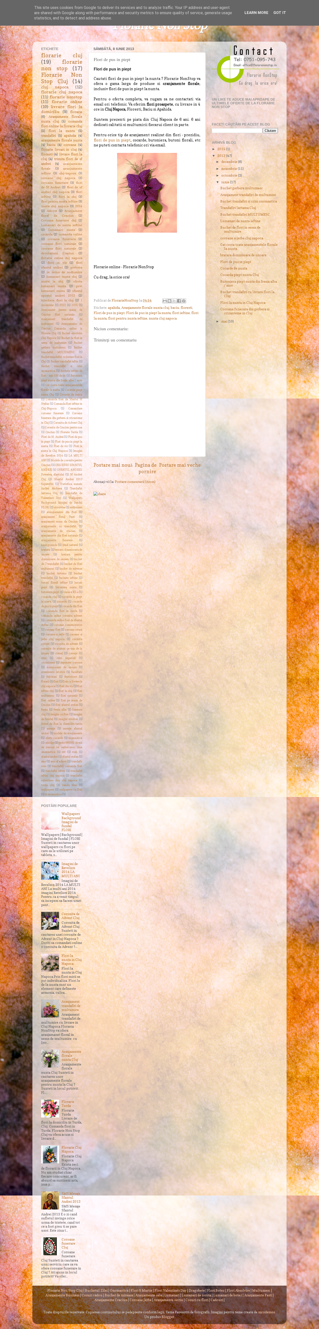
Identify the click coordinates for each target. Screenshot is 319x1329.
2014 (78, 206)
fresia (44, 709)
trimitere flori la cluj (57, 300)
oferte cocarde (54, 738)
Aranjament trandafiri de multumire (71, 1005)
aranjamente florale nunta (61, 140)
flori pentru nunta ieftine (127, 318)
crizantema (48, 662)
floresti (186, 308)
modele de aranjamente (68, 733)
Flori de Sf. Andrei (52, 437)
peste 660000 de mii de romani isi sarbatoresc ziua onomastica (61, 747)
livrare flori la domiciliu (61, 109)
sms (43, 761)
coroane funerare (54, 183)
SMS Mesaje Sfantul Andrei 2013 (71, 1197)
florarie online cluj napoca (61, 258)
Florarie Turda (69, 432)
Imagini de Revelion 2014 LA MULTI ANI (71, 870)
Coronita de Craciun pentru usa (63, 427)
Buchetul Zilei (96, 1290)
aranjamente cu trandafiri (58, 526)
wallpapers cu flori (70, 789)
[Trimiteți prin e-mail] (164, 300)
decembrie (229, 162)
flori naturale (69, 695)
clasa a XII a (71, 592)
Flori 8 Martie (141, 1290)
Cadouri (217, 1300)
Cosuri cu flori (196, 1300)
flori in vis (57, 263)
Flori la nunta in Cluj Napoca (72, 960)
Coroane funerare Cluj (68, 1243)
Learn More (256, 12)
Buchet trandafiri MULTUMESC (245, 214)
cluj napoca (55, 86)
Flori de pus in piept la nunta (148, 313)
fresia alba (60, 709)
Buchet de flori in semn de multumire (240, 229)
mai (224, 321)
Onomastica (119, 1290)
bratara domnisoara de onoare (243, 255)
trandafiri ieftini (55, 771)
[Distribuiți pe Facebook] (178, 300)
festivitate (71, 676)
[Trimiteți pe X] (174, 300)
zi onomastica (53, 794)
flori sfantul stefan (67, 705)
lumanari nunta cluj (62, 276)
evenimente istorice (53, 672)
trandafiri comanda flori (67, 766)
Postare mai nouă (112, 465)
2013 (63, 305)
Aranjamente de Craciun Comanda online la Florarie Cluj (61, 328)
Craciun (50, 432)
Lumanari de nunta (196, 1295)
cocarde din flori (72, 606)
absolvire (59, 507)
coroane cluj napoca (58, 178)
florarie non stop (61, 65)
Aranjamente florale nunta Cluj (71, 1056)
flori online (48, 700)
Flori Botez (216, 1290)
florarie (76, 112)
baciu (175, 308)
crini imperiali (66, 658)
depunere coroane (71, 662)
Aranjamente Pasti (258, 1295)
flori (56, 681)
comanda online (70, 234)
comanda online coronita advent (61, 615)
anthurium (76, 507)
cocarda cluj (49, 596)
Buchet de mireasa (119, 1295)
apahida (114, 308)
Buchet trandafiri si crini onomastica (248, 201)
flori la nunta (62, 131)
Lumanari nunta (61, 230)
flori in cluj (65, 691)
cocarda (47, 234)
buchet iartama (57, 573)
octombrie (229, 175)
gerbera (76, 267)
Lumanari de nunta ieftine (61, 225)
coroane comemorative (68, 625)
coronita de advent (66, 644)
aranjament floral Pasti (58, 517)
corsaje (73, 653)
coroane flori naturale (58, 244)
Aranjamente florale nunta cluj (145, 308)
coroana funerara (62, 239)
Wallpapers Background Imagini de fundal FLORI (61, 502)
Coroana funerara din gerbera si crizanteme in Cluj (61, 418)
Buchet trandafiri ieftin (65, 361)
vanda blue (69, 785)
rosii (74, 752)
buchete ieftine (68, 578)
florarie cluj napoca (61, 91)
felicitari (52, 676)
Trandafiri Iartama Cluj (238, 208)
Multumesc (261, 1290)
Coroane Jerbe (141, 1300)
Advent (52, 211)
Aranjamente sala (148, 1295)
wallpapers (47, 789)
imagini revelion (68, 719)
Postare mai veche (180, 465)
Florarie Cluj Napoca (71, 1149)
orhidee (49, 742)
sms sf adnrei (59, 761)
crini (44, 658)
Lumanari (171, 1295)
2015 (75, 305)
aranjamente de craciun (58, 531)
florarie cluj (61, 55)
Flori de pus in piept (109, 313)
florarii (45, 681)
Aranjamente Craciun (110, 1300)
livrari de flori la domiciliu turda (61, 724)
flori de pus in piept (112, 140)
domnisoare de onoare (62, 667)
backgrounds (49, 545)
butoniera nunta (66, 587)
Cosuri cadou (92, 1295)
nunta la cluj (52, 281)
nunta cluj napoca (163, 318)
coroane (70, 145)
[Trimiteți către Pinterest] (183, 300)
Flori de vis (61, 446)
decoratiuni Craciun (57, 253)
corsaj (59, 653)
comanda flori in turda (61, 611)
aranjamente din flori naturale (59, 535)
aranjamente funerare (57, 540)
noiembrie (229, 169)
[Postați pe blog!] (169, 300)
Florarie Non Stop (159, 26)
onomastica (75, 738)
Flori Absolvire (238, 1290)
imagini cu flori (59, 714)
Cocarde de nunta (71, 394)
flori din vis (66, 686)
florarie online (67, 101)
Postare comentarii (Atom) (135, 482)
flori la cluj (67, 197)
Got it (279, 12)
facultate (76, 672)
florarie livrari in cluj (59, 149)
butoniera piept (50, 592)
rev (64, 752)
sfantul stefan (70, 756)
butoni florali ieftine (54, 582)
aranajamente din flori (62, 512)
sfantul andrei (49, 756)
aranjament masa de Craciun (59, 521)
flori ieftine (181, 313)
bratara (45, 549)
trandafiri (48, 135)
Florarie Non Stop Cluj (61, 77)
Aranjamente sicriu (168, 1300)
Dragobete (197, 1290)
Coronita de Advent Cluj (67, 422)
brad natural (70, 545)
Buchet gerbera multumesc (241, 188)
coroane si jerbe (55, 634)
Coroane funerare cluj (58, 220)
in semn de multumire (64, 272)
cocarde (62, 601)
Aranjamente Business (62, 1295)
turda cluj (48, 785)
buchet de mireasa (71, 568)
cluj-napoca (67, 173)
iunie (225, 182)
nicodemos (266, 1312)
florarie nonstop (66, 96)
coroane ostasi (73, 629)
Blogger (167, 1317)
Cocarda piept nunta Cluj (239, 275)
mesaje (51, 728)
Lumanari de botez (227, 1295)
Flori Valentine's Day (170, 1290)
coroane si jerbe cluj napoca (241, 238)
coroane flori (52, 629)
